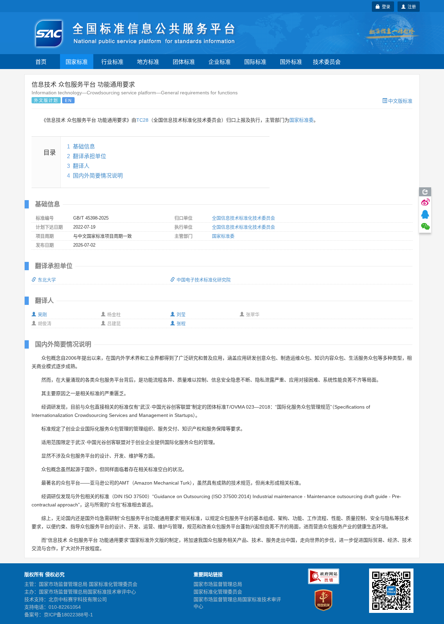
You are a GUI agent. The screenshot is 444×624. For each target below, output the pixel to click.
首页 (40, 62)
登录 (385, 6)
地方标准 (148, 62)
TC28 (142, 120)
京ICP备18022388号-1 (68, 614)
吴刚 (42, 314)
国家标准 (77, 62)
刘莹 (181, 314)
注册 (410, 6)
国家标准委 (301, 120)
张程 (181, 323)
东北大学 (47, 279)
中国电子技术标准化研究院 (204, 279)
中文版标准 (400, 100)
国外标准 (291, 62)
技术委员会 (327, 62)
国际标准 (255, 62)
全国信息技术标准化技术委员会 (243, 218)
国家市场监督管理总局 (218, 584)
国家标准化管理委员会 (218, 592)
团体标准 (184, 62)
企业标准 (219, 62)
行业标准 (112, 62)
